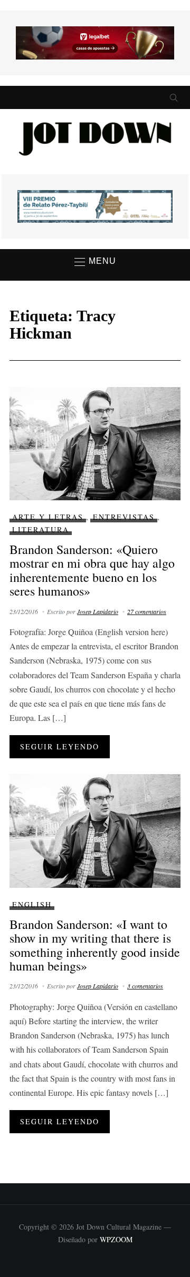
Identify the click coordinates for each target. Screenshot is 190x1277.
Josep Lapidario (97, 611)
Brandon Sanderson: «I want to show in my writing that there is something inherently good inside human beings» (95, 945)
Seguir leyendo (59, 746)
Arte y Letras (47, 517)
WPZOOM (116, 1239)
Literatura (40, 529)
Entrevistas (124, 517)
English (32, 904)
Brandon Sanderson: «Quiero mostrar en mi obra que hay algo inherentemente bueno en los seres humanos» (92, 570)
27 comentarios (146, 611)
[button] (95, 262)
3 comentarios (145, 986)
